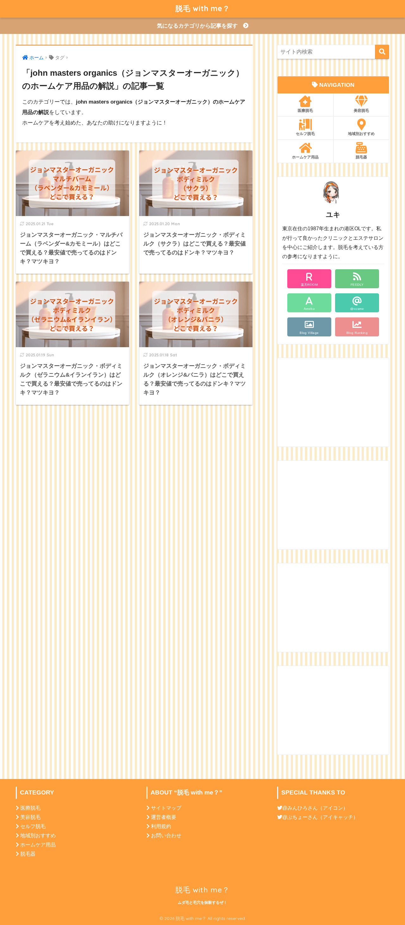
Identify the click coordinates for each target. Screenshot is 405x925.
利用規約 (161, 826)
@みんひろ (295, 808)
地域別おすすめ (361, 133)
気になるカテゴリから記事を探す (200, 26)
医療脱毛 (305, 110)
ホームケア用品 (305, 157)
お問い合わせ (166, 835)
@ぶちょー (295, 817)
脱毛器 (361, 157)
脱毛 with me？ (202, 8)
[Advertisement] (333, 402)
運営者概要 (163, 817)
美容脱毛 (361, 110)
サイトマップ (166, 808)
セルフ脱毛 (305, 133)
